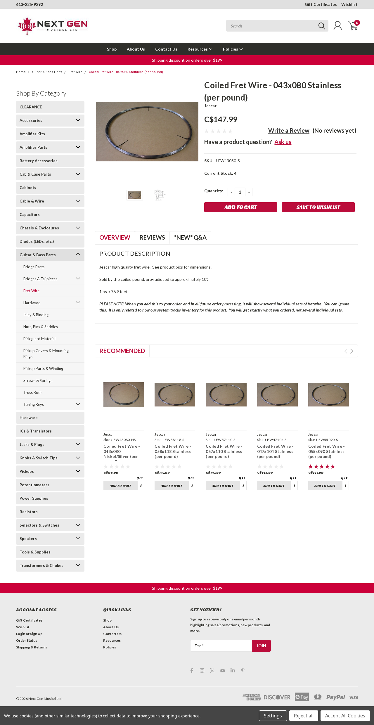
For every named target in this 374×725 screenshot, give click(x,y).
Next (192, 132)
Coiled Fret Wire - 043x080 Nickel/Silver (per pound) (121, 454)
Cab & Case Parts (35, 174)
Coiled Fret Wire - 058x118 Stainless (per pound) (173, 451)
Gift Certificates (321, 4)
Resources (198, 48)
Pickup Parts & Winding (43, 368)
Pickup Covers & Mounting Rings (46, 353)
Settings (273, 715)
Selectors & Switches (39, 525)
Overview (114, 237)
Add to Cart (120, 485)
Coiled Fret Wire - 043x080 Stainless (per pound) (126, 72)
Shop (112, 48)
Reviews (152, 237)
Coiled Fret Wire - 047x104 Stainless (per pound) (275, 451)
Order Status (26, 640)
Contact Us (166, 48)
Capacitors (30, 214)
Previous (102, 132)
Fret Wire (75, 72)
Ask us (282, 141)
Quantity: (213, 190)
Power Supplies (34, 498)
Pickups (27, 471)
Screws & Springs (37, 380)
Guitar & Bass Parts (47, 72)
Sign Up (36, 633)
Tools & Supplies (35, 552)
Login (20, 633)
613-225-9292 (29, 4)
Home (21, 72)
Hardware (31, 302)
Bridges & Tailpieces (40, 278)
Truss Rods (32, 392)
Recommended (122, 350)
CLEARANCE (31, 107)
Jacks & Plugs (32, 444)
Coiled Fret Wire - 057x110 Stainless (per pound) (224, 451)
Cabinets (28, 187)
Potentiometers (34, 484)
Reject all (304, 715)
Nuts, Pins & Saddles (40, 326)
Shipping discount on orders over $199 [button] (187, 60)
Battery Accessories (39, 160)
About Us (136, 48)
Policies (231, 48)
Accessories (31, 120)
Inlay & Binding (36, 314)
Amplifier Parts (33, 147)
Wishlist (349, 4)
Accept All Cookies (345, 715)
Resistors (29, 511)
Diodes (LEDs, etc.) (37, 241)
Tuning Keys (33, 404)
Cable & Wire (32, 201)
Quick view (124, 421)
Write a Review (288, 130)
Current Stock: (220, 173)
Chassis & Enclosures (39, 228)
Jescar (210, 105)
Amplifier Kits (32, 133)
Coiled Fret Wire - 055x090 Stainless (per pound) (326, 451)
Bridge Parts (33, 266)
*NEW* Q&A (190, 237)
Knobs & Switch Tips (39, 458)
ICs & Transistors (36, 431)
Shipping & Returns (31, 647)
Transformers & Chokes (41, 565)
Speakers (28, 538)
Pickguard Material (39, 338)
